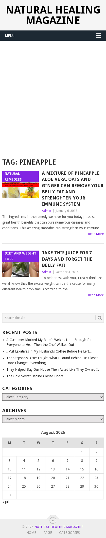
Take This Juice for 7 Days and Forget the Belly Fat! (67, 259)
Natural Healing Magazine (53, 15)
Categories (69, 533)
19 (38, 478)
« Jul (5, 502)
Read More (96, 234)
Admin (46, 210)
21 (68, 478)
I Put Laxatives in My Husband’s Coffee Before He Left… (49, 351)
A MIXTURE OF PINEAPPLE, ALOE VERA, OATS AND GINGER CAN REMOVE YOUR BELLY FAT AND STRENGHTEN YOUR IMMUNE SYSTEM (72, 188)
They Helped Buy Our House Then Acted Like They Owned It (52, 369)
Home (31, 533)
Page (47, 533)
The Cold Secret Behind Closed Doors (34, 376)
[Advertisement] (53, 96)
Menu (10, 36)
